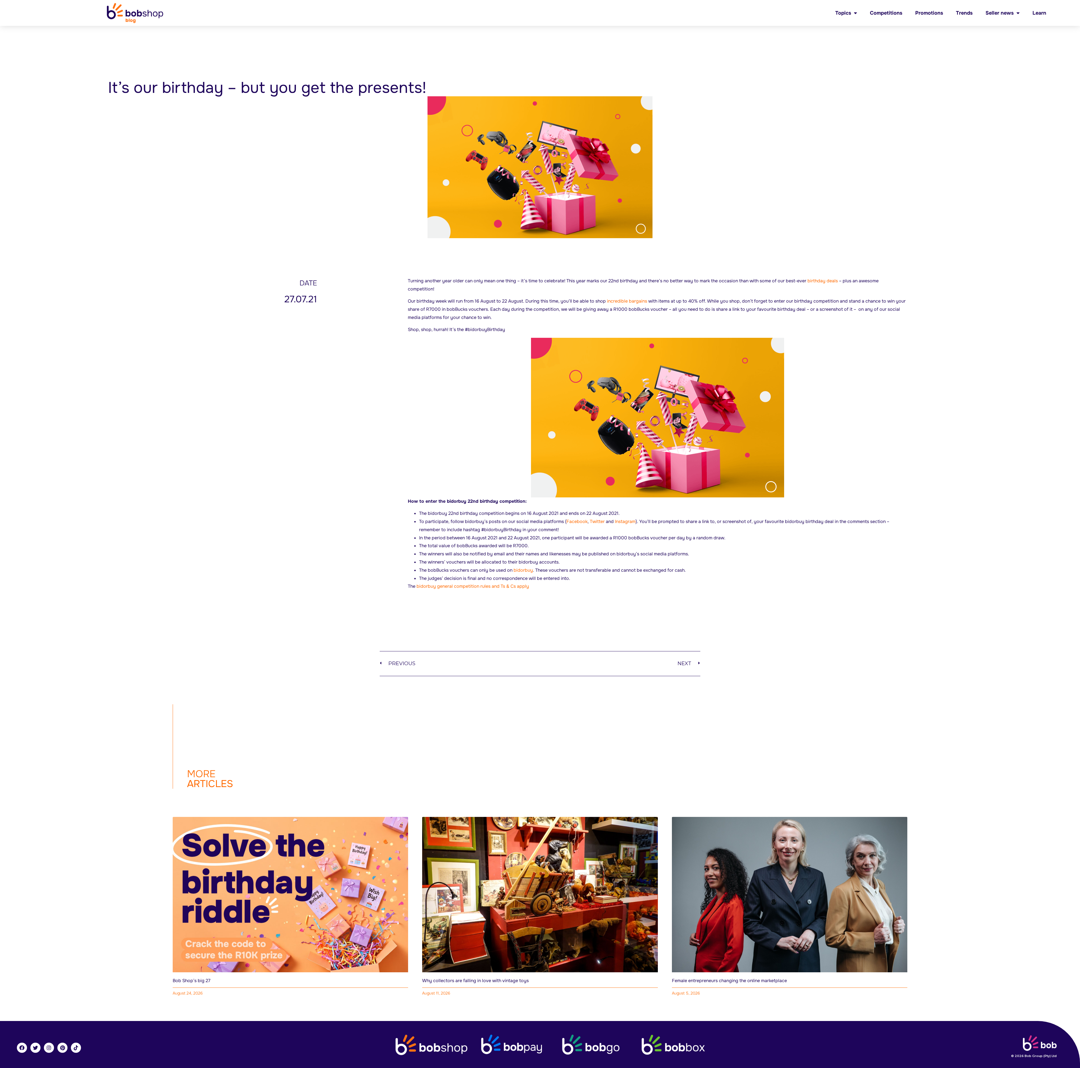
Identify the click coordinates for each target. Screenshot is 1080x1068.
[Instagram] (49, 1048)
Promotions (929, 13)
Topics (843, 13)
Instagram (625, 521)
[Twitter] (35, 1048)
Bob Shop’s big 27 (191, 981)
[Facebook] (22, 1048)
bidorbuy (523, 570)
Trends (964, 13)
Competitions (886, 13)
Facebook (577, 521)
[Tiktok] (76, 1048)
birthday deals (822, 281)
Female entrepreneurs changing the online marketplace (729, 981)
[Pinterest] (62, 1048)
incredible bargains (627, 301)
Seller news (1000, 13)
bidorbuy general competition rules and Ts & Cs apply (473, 586)
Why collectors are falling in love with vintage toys (475, 981)
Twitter (597, 521)
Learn (1039, 13)
